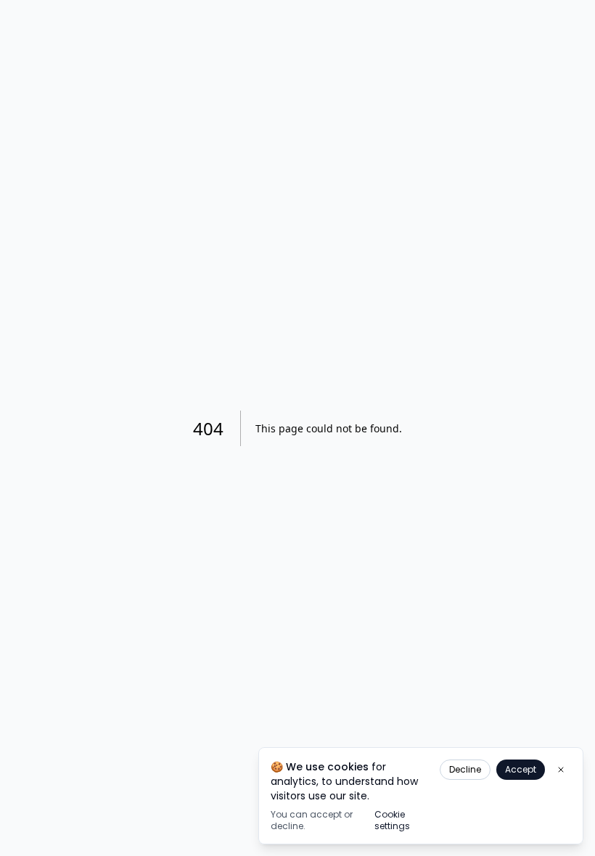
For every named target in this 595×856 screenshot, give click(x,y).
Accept (520, 769)
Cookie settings (392, 820)
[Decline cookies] (561, 770)
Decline (465, 769)
